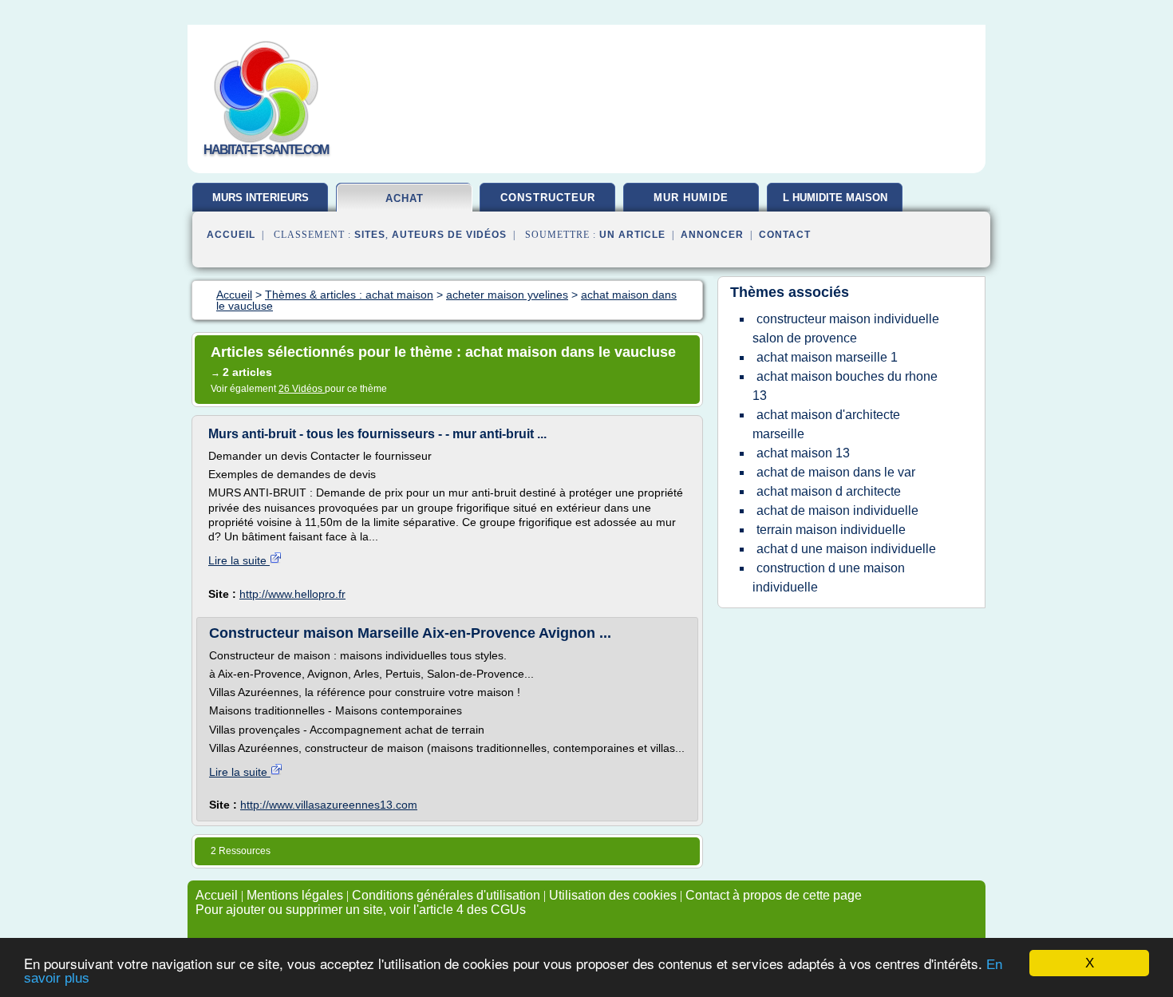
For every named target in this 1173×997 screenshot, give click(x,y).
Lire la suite (239, 560)
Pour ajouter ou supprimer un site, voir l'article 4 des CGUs (361, 909)
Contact (785, 234)
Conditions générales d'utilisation (446, 895)
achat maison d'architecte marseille (826, 424)
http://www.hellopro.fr (292, 594)
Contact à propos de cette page (773, 895)
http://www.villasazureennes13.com (328, 804)
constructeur (547, 198)
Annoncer (712, 234)
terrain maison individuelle (831, 529)
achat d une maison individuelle (846, 549)
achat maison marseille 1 (827, 357)
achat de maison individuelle (837, 510)
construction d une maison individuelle (828, 577)
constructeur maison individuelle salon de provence (845, 328)
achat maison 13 (803, 453)
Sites (369, 234)
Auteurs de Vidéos (449, 234)
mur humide (691, 198)
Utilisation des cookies (613, 895)
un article (632, 234)
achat (404, 198)
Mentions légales (295, 895)
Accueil (231, 234)
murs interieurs (260, 198)
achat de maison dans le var (835, 472)
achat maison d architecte (828, 491)
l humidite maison (835, 198)
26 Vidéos (301, 388)
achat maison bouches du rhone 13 (845, 386)
